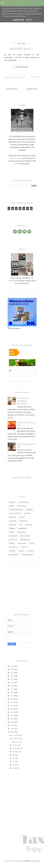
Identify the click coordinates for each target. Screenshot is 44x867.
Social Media (21, 543)
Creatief (11, 506)
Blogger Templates (11, 861)
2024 (12, 672)
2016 (12, 699)
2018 (12, 692)
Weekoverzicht (14, 554)
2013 (12, 709)
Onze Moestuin (25, 536)
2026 (12, 666)
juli (14, 755)
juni (14, 758)
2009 (12, 722)
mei (14, 761)
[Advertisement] (22, 585)
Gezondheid (23, 521)
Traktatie (24, 547)
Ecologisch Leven (15, 513)
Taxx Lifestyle (13, 547)
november (16, 738)
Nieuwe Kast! (21, 48)
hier (15, 163)
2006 (12, 728)
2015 (12, 702)
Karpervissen (22, 528)
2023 (12, 676)
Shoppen (11, 543)
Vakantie (21, 551)
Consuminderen (23, 502)
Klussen (11, 532)
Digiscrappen (21, 43)
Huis (20, 524)
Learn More (18, 20)
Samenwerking (25, 539)
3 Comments (22, 77)
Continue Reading (21, 67)
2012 (12, 712)
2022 (12, 679)
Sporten (32, 543)
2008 (12, 725)
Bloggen (12, 502)
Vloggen (30, 551)
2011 (12, 715)
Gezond (22, 517)
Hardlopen (12, 524)
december (16, 735)
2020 (12, 686)
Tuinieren (12, 551)
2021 (12, 682)
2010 (12, 718)
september (16, 748)
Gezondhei (12, 521)
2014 (12, 705)
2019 (12, 689)
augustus (16, 751)
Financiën (27, 513)
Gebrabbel (12, 517)
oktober (15, 745)
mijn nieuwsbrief (15, 158)
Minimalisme (13, 536)
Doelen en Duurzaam (16, 509)
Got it (29, 20)
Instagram (28, 524)
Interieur (12, 528)
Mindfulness (21, 532)
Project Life (13, 539)
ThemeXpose (34, 861)
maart (14, 768)
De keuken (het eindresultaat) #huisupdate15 (22, 401)
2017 (12, 695)
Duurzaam (29, 509)
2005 (12, 732)
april (14, 764)
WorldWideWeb (27, 554)
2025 (12, 669)
